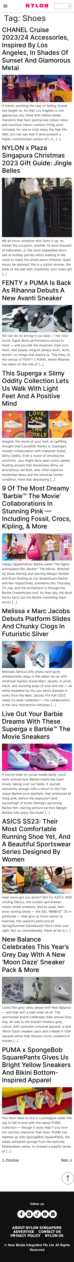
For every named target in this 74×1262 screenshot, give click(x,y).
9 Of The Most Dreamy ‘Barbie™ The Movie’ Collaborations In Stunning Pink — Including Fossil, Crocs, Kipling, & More (36, 507)
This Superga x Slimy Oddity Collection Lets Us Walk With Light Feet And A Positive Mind (35, 388)
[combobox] (60, 6)
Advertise (23, 1231)
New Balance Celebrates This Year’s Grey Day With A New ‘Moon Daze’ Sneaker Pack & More (35, 954)
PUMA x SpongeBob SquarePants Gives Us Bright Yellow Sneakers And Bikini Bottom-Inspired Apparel (36, 1065)
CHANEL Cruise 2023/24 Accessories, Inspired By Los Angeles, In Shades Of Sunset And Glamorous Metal (36, 49)
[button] (5, 6)
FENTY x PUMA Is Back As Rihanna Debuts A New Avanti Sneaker (36, 290)
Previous (10, 1160)
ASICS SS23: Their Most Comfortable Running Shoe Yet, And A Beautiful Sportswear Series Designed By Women (36, 840)
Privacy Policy (25, 1235)
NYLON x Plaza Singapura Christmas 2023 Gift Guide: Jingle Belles (37, 159)
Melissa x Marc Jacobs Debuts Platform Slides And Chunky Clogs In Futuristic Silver (36, 622)
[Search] (69, 6)
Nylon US (54, 1235)
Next (66, 1160)
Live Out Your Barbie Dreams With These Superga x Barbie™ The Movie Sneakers (36, 725)
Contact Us (49, 1231)
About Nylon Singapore (37, 1228)
